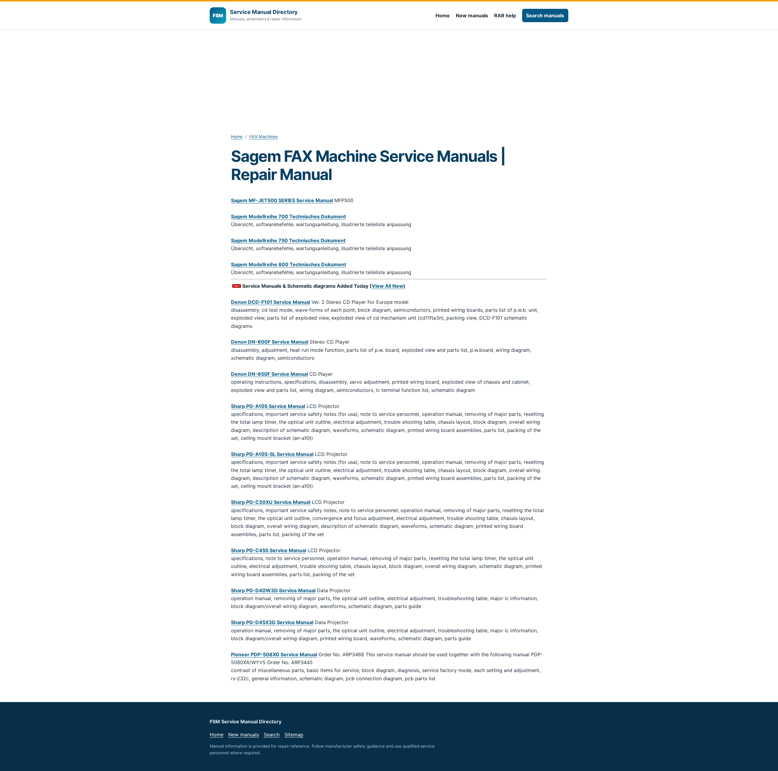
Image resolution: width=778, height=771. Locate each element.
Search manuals (545, 15)
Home (442, 15)
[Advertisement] (389, 75)
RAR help (505, 15)
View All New (387, 286)
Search (272, 735)
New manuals (472, 15)
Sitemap (293, 735)
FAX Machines (264, 136)
